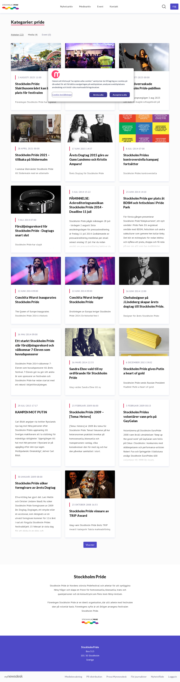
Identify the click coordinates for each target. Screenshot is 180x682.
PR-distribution (94, 676)
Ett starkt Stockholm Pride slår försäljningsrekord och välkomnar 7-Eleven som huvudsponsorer (34, 347)
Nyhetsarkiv (66, 6)
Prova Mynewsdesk (116, 676)
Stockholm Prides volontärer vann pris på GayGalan (140, 416)
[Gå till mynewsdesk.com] (13, 677)
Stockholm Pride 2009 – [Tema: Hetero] (86, 414)
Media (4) (33, 34)
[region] (91, 85)
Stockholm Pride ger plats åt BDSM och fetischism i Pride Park (144, 202)
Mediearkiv (85, 6)
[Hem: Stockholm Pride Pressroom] (10, 7)
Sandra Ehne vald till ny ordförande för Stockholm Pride (88, 373)
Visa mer (90, 544)
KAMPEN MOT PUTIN (31, 412)
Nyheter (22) (17, 34)
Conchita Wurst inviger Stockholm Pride (86, 300)
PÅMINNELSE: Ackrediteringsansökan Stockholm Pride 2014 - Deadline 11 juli (86, 204)
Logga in (172, 676)
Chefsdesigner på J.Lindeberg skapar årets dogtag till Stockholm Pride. (143, 302)
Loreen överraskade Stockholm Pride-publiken (141, 86)
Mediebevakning (73, 676)
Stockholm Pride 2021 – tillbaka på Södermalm (32, 157)
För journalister (139, 676)
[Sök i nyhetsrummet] (164, 6)
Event (100, 6)
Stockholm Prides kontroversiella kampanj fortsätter (141, 159)
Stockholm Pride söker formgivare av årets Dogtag (35, 485)
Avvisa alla (98, 94)
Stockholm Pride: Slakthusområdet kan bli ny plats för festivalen (34, 88)
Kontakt (114, 6)
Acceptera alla (120, 94)
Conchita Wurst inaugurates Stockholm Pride (35, 300)
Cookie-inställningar (62, 94)
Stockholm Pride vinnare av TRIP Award (89, 513)
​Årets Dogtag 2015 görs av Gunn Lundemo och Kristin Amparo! (88, 159)
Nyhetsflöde (157, 676)
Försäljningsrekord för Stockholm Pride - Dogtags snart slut (34, 230)
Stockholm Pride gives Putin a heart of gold (143, 371)
